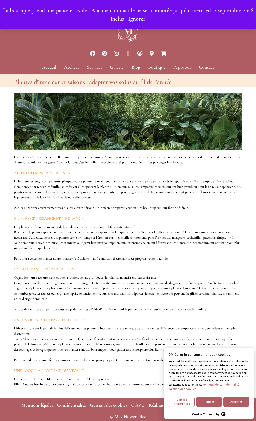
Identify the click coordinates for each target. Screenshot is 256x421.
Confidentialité (71, 405)
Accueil (49, 67)
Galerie (117, 67)
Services (94, 67)
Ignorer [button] (136, 18)
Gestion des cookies (108, 405)
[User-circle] (139, 53)
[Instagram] (116, 53)
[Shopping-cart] (163, 53)
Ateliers (71, 67)
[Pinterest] (104, 53)
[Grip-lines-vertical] (128, 53)
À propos (182, 67)
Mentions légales (37, 405)
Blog (136, 67)
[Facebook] (92, 53)
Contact (206, 67)
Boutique (156, 67)
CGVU (138, 405)
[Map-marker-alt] (151, 53)
